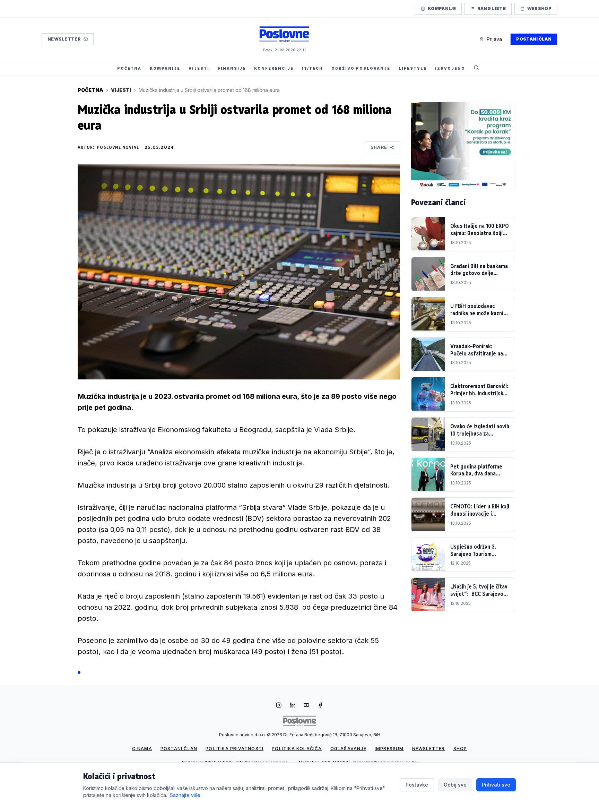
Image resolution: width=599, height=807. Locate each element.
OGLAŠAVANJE (348, 748)
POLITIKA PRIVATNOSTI (234, 748)
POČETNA (129, 68)
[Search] (476, 68)
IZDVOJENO (450, 68)
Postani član (534, 39)
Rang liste (491, 8)
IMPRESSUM (389, 748)
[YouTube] (306, 706)
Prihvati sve (496, 785)
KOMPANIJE (165, 68)
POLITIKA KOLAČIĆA (297, 748)
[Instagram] (278, 706)
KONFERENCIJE (274, 68)
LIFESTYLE (413, 68)
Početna (90, 90)
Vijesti (121, 90)
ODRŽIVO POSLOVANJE (360, 68)
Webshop (539, 8)
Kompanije (442, 8)
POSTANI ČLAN (178, 748)
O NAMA (142, 748)
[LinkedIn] (292, 706)
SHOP (460, 748)
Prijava (494, 39)
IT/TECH (312, 68)
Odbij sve (455, 785)
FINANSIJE (232, 68)
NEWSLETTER (428, 748)
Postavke (417, 785)
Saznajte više (185, 795)
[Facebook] (320, 706)
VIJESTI (199, 68)
